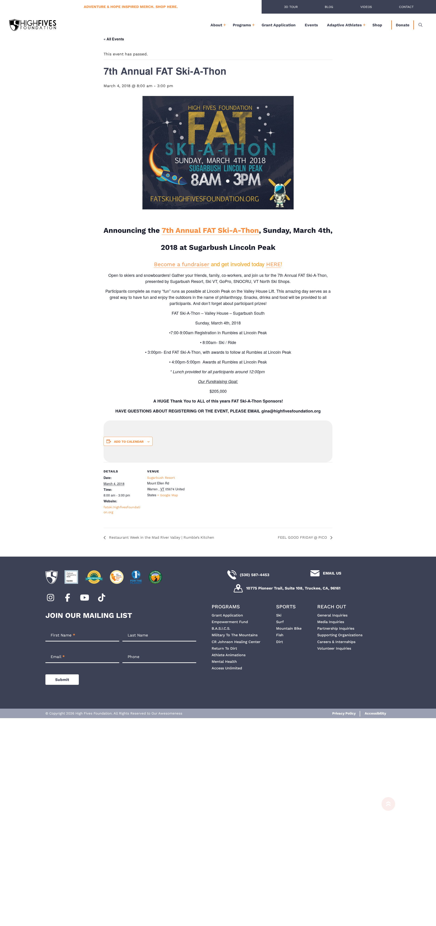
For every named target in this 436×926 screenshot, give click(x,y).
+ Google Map (167, 495)
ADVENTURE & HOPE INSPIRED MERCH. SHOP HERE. (131, 7)
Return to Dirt (224, 648)
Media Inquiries (330, 622)
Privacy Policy (344, 713)
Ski (278, 615)
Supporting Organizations (339, 635)
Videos (366, 7)
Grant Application (279, 25)
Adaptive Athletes (344, 25)
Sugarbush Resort (161, 477)
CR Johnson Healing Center (236, 642)
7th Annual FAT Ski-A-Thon (210, 230)
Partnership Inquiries (335, 628)
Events (311, 25)
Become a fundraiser (181, 264)
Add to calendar (129, 441)
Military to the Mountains (235, 635)
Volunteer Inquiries (334, 648)
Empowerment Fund (230, 622)
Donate (402, 25)
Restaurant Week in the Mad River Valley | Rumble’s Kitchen (161, 537)
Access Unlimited (227, 668)
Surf (280, 622)
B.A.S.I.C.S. (221, 628)
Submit (62, 679)
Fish (279, 635)
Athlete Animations (228, 655)
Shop (377, 25)
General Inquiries (332, 615)
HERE (273, 264)
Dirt (279, 642)
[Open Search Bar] (420, 25)
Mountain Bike (289, 628)
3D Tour (291, 7)
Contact (406, 7)
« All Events (114, 39)
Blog (329, 7)
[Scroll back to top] (386, 859)
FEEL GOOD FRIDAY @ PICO (303, 537)
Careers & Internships (336, 642)
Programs (242, 25)
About (216, 25)
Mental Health (224, 661)
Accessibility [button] (375, 713)
